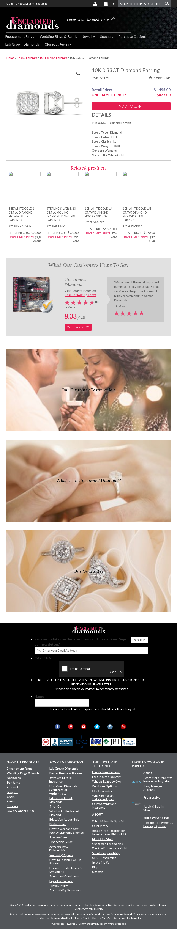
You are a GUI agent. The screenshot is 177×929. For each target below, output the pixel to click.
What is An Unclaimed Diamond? (64, 813)
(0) (113, 4)
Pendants (13, 782)
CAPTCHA (43, 658)
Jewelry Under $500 (20, 811)
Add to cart (131, 106)
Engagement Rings (19, 36)
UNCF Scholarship (104, 858)
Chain (11, 797)
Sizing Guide (162, 78)
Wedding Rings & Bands (58, 36)
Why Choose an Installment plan (103, 797)
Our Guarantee (102, 791)
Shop (20, 58)
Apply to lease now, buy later (157, 779)
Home (10, 58)
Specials (106, 36)
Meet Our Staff (102, 839)
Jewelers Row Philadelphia (58, 848)
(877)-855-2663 (38, 3)
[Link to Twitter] (97, 726)
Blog (95, 867)
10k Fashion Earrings (53, 58)
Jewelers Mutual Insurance (60, 779)
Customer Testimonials (108, 844)
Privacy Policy (58, 885)
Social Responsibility (106, 853)
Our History (100, 826)
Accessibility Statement (65, 890)
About (97, 814)
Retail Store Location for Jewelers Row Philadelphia (109, 832)
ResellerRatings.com (80, 295)
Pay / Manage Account (152, 787)
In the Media (100, 862)
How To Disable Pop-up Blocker (65, 861)
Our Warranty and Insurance (104, 805)
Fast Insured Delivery (106, 776)
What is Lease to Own (107, 781)
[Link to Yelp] (123, 726)
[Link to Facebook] (57, 726)
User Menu (95, 3)
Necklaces (14, 778)
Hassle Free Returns (106, 772)
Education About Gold (64, 819)
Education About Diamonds (60, 799)
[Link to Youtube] (83, 726)
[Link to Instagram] (110, 726)
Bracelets (13, 787)
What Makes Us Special (108, 821)
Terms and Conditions (64, 876)
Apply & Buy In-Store (154, 808)
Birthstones (57, 824)
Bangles (12, 792)
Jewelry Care (58, 837)
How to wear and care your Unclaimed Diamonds (66, 830)
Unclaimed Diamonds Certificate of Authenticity (63, 789)
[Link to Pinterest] (70, 726)
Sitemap (97, 872)
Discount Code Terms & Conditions (65, 869)
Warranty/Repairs (61, 855)
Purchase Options (133, 36)
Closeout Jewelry (58, 44)
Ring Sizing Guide (61, 842)
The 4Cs (55, 806)
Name (39, 696)
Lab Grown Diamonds (22, 44)
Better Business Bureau (65, 773)
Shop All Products (23, 762)
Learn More (151, 778)
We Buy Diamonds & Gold (109, 848)
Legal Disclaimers (61, 881)
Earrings (31, 58)
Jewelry (89, 36)
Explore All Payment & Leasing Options (158, 824)
